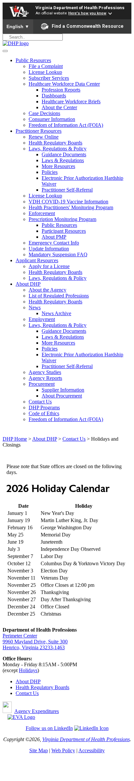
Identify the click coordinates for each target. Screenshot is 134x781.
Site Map (38, 750)
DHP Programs (44, 407)
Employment (42, 319)
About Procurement (62, 396)
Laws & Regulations (63, 160)
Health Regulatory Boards (55, 142)
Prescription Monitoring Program (62, 219)
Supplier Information (63, 390)
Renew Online (44, 137)
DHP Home (15, 439)
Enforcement (42, 213)
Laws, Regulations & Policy (58, 148)
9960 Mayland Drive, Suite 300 (35, 641)
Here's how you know (87, 13)
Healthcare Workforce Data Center (64, 84)
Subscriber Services (49, 78)
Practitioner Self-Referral (67, 190)
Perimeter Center (20, 635)
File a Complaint (46, 66)
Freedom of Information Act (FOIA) (66, 125)
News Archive (56, 313)
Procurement (42, 384)
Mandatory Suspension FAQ (58, 254)
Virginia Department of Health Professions (80, 7)
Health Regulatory (35, 687)
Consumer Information (52, 119)
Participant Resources (64, 231)
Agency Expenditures (36, 711)
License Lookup (45, 72)
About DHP (28, 284)
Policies (50, 172)
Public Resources (33, 60)
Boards (62, 687)
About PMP (54, 237)
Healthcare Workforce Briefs (71, 101)
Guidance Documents (64, 154)
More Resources (58, 166)
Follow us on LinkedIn (49, 728)
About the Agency (47, 290)
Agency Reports (45, 378)
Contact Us (40, 401)
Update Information (49, 248)
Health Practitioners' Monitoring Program (71, 207)
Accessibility (91, 750)
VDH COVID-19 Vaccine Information (68, 201)
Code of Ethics (44, 413)
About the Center (59, 107)
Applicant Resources (37, 260)
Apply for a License (49, 266)
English (18, 26)
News (35, 307)
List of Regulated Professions (59, 295)
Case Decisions (44, 113)
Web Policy (63, 750)
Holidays (28, 670)
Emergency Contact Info (54, 243)
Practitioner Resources (38, 131)
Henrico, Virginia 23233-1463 (34, 647)
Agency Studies (45, 372)
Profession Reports (61, 90)
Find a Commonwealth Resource (88, 26)
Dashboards (54, 95)
